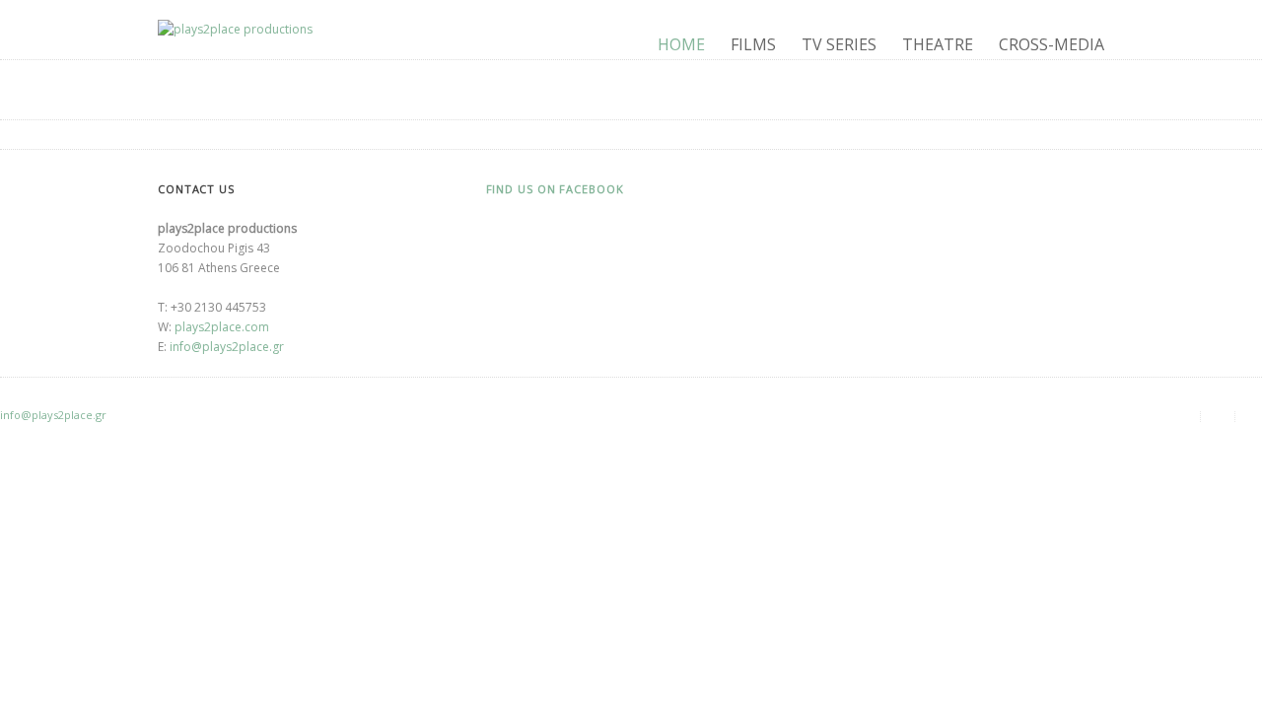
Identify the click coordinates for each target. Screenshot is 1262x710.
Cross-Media (1051, 44)
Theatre (937, 44)
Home (681, 44)
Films (753, 44)
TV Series (839, 44)
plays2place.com (222, 327)
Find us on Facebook (555, 188)
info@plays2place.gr (227, 346)
